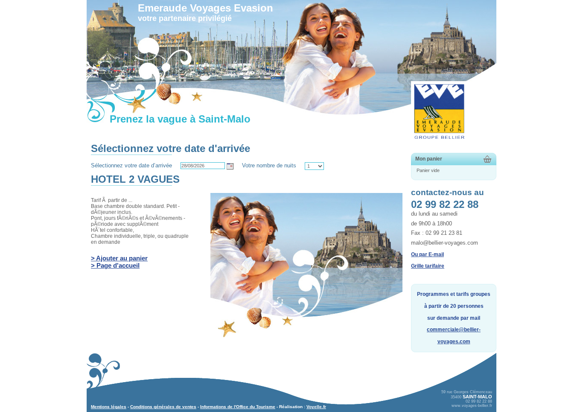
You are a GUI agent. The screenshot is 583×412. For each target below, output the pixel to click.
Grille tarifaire (427, 266)
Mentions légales (108, 406)
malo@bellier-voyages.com (444, 243)
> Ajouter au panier (119, 258)
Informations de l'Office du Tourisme (237, 406)
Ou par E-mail (427, 254)
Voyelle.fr (316, 406)
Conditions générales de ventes (163, 406)
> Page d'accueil (115, 265)
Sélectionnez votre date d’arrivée (131, 165)
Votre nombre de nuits (269, 165)
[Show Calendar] (230, 166)
